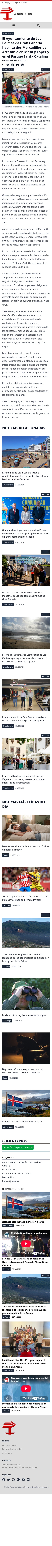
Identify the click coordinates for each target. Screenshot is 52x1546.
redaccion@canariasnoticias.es (22, 1467)
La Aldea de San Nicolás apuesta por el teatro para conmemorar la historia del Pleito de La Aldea (24, 1363)
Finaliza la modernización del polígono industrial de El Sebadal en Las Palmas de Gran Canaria (23, 596)
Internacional (8, 1127)
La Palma (6, 966)
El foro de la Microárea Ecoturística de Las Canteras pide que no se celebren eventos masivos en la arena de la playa (24, 658)
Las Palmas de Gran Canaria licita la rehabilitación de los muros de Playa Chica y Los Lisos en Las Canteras (25, 476)
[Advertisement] (26, 1520)
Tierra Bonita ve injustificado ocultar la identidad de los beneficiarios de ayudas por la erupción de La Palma (25, 958)
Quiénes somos (9, 1445)
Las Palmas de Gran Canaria (16, 1173)
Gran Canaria (8, 33)
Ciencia (5, 855)
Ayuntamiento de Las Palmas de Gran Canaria (21, 1164)
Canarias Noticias (9, 60)
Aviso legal (7, 1453)
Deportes (6, 905)
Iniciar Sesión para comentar (18, 1147)
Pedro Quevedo (10, 1181)
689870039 (16, 1464)
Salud (5, 1078)
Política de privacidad (12, 1449)
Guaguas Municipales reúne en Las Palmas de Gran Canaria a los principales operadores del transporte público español (26, 533)
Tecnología (7, 1021)
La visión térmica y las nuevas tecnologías (24, 1015)
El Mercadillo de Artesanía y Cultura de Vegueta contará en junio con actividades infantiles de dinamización (23, 779)
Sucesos (6, 1411)
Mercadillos (8, 1177)
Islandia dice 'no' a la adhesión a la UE (22, 1121)
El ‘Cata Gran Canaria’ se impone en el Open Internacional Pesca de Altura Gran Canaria (25, 1262)
